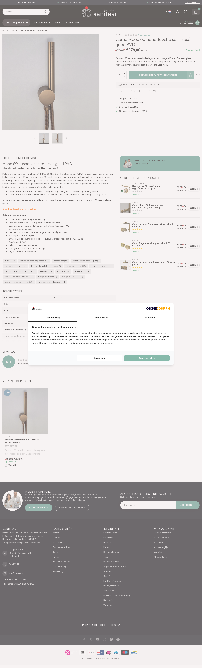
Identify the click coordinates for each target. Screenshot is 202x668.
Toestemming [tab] (52, 317)
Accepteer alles (147, 358)
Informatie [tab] (149, 317)
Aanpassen (99, 358)
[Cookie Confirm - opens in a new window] (158, 308)
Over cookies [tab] (101, 317)
